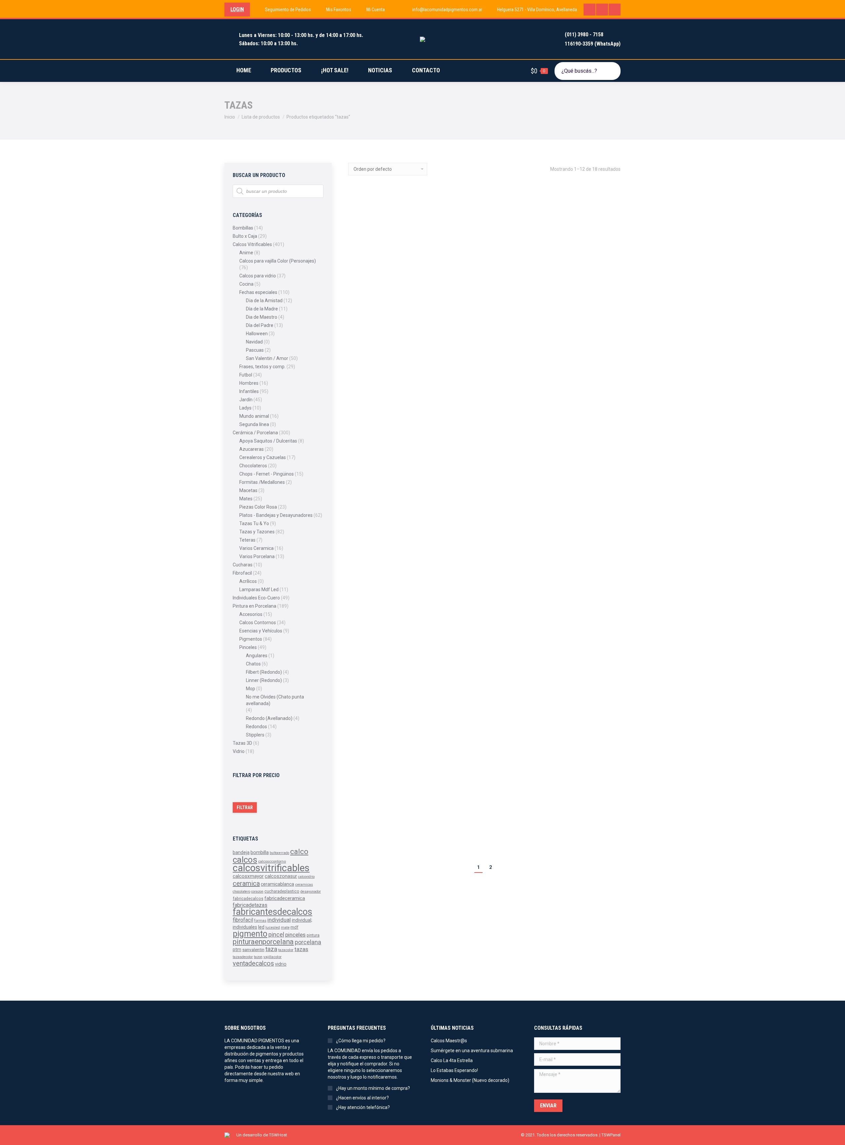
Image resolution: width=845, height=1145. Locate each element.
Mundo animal (254, 416)
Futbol (245, 374)
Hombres (248, 383)
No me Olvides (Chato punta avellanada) (275, 700)
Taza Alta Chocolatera (469, 816)
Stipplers (255, 734)
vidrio (281, 964)
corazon (257, 891)
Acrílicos (248, 581)
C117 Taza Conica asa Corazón (574, 312)
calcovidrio (306, 877)
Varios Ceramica (256, 548)
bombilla (260, 852)
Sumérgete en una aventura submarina (472, 1050)
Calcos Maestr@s (449, 1040)
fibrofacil (243, 920)
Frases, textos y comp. (262, 366)
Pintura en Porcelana (254, 606)
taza (271, 949)
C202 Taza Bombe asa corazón (385, 646)
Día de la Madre (262, 308)
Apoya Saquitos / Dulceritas (268, 441)
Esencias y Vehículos (260, 630)
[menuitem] (283, 9)
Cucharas (243, 564)
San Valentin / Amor (267, 358)
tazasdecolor (243, 957)
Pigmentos (250, 639)
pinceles (295, 934)
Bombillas (243, 228)
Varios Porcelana (257, 556)
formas (260, 920)
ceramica (246, 883)
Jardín (246, 399)
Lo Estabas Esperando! (454, 1070)
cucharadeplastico (281, 891)
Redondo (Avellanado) (269, 718)
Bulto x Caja (245, 236)
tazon (258, 957)
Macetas (248, 490)
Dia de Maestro (261, 317)
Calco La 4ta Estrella (452, 1060)
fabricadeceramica (284, 898)
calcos (245, 860)
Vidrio (239, 751)
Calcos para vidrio (257, 275)
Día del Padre (259, 325)
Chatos (253, 663)
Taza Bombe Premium (562, 816)
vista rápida (370, 349)
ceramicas (304, 884)
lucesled (272, 927)
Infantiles (249, 391)
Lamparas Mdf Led (259, 589)
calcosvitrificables (271, 868)
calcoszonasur (281, 876)
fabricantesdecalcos (272, 912)
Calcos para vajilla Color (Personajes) (277, 261)
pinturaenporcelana (263, 942)
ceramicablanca (277, 884)
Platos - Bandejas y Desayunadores (276, 515)
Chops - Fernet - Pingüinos (266, 474)
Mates (246, 498)
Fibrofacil (242, 573)
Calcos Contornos (257, 622)
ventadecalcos (253, 963)
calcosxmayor (248, 876)
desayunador (310, 891)
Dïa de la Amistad (264, 300)
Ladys (245, 408)
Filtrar (245, 807)
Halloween (257, 333)
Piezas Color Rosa (258, 507)
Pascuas (255, 350)
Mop (250, 688)
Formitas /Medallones (262, 482)
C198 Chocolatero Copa (565, 486)
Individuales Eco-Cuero (256, 597)
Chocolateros (253, 465)
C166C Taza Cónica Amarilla (383, 439)
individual (279, 919)
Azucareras (251, 449)
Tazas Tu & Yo (254, 523)
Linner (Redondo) (264, 680)
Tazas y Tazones (257, 531)
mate (285, 927)
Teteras (247, 540)
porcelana (308, 942)
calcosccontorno (272, 861)
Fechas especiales (258, 292)
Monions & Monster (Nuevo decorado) (470, 1080)
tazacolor (285, 950)
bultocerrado (279, 853)
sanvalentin (253, 949)
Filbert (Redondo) (264, 672)
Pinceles (248, 647)
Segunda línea (254, 424)
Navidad (254, 341)
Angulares (256, 655)
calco (299, 851)
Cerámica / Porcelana (255, 432)
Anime (246, 252)
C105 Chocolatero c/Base (473, 312)
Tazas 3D (242, 743)
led (261, 927)
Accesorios (250, 614)
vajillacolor (272, 956)
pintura (313, 935)
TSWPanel (611, 1134)
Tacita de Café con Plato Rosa (385, 816)
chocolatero (241, 891)
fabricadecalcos (248, 898)
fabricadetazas (250, 905)
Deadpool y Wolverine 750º (568, 656)
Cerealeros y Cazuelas (262, 457)
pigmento (250, 934)
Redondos (256, 726)
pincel (276, 934)
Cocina (246, 284)
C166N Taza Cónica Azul (472, 430)
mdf (294, 927)
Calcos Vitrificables (252, 244)
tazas (301, 949)
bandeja (241, 852)
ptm (237, 949)
